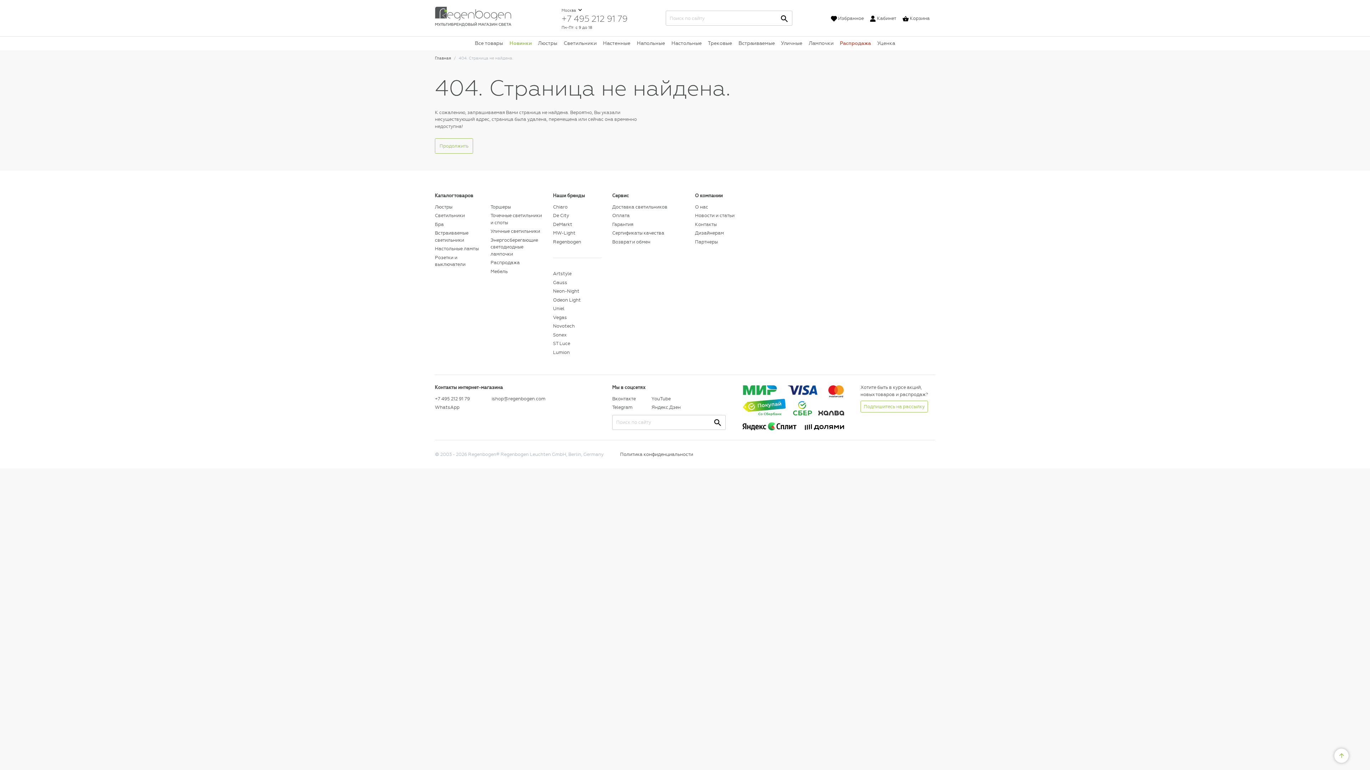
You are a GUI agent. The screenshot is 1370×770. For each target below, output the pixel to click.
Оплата (621, 215)
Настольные (686, 43)
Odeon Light (567, 300)
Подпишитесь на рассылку (894, 406)
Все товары (489, 43)
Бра (439, 224)
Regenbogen (567, 242)
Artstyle (562, 273)
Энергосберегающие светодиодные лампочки (514, 247)
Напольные (651, 43)
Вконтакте (624, 398)
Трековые (720, 43)
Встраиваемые (757, 43)
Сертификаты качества (638, 233)
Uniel (558, 308)
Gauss (560, 282)
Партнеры (706, 242)
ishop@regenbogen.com (518, 398)
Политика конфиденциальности (656, 454)
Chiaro (560, 207)
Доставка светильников (640, 207)
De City (561, 215)
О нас (701, 207)
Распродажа (855, 43)
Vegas (560, 317)
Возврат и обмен (631, 242)
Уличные (791, 43)
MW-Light (564, 233)
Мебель (499, 271)
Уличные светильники (515, 231)
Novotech (564, 326)
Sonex (560, 335)
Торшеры (501, 207)
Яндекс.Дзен (666, 407)
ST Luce (561, 343)
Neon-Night (566, 291)
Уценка (886, 43)
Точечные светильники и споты (516, 219)
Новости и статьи (715, 215)
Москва (569, 10)
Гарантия (622, 224)
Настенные (616, 43)
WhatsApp (447, 407)
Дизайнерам (709, 233)
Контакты (706, 224)
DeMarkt (562, 224)
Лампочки (821, 43)
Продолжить (454, 146)
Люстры (547, 43)
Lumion (561, 352)
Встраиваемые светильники (451, 236)
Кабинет (886, 18)
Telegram (622, 407)
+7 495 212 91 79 (595, 18)
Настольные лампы (457, 248)
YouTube (661, 398)
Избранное (851, 18)
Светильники (580, 43)
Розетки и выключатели (450, 261)
